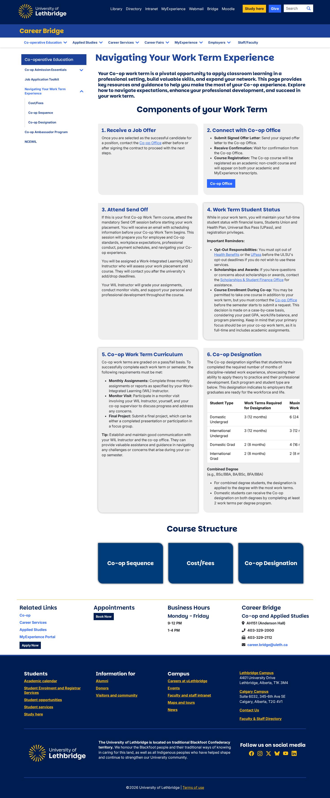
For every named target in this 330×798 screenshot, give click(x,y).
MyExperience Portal (37, 637)
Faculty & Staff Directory (261, 718)
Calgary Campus (254, 691)
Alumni (102, 681)
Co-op (25, 615)
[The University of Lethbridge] (57, 752)
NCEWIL (31, 141)
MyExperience (173, 9)
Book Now (104, 616)
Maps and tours (181, 702)
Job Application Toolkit (42, 79)
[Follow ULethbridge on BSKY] (277, 753)
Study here (33, 714)
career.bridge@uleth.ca (267, 644)
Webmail (196, 9)
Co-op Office (150, 143)
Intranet (151, 9)
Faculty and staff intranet (189, 695)
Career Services (121, 42)
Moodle (228, 9)
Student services (38, 707)
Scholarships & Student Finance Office (252, 279)
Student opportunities (43, 699)
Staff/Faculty (248, 42)
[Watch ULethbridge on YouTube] (285, 753)
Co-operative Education (43, 42)
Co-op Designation (42, 122)
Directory (134, 9)
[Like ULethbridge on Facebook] (251, 753)
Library (116, 9)
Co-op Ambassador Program (46, 132)
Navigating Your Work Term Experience (45, 91)
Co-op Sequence (40, 112)
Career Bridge (42, 31)
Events (174, 688)
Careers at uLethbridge (187, 681)
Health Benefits (226, 254)
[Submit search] (308, 8)
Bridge (212, 9)
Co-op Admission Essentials (46, 70)
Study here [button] (254, 8)
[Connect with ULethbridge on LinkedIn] (294, 753)
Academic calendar (40, 681)
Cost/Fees (36, 103)
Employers (216, 42)
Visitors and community (117, 695)
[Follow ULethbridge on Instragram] (260, 753)
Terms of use (193, 787)
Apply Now (30, 645)
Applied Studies (85, 42)
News (173, 709)
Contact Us (249, 710)
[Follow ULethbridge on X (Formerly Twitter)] (268, 753)
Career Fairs (154, 42)
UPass (256, 254)
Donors (102, 688)
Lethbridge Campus (257, 673)
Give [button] (275, 8)
